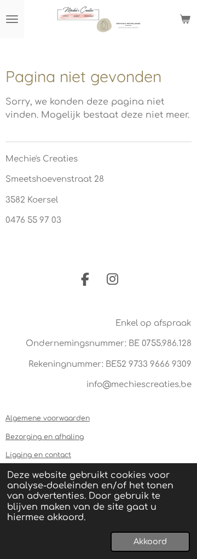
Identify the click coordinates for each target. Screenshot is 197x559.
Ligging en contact (38, 455)
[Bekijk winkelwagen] (185, 19)
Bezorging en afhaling (44, 437)
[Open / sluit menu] (12, 19)
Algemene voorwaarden (47, 418)
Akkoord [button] (150, 541)
